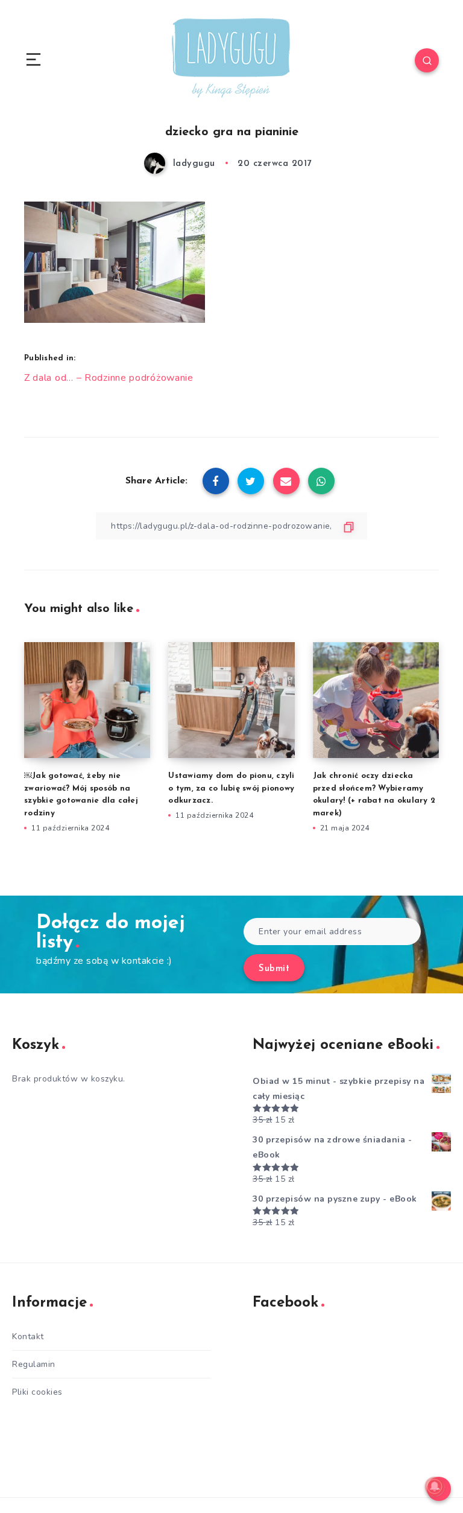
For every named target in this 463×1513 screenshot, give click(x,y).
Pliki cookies (37, 1392)
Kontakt (28, 1336)
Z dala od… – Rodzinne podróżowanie (109, 377)
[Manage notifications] (434, 1486)
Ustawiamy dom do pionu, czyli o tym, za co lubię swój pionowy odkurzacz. (231, 788)
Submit (274, 968)
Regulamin (33, 1364)
